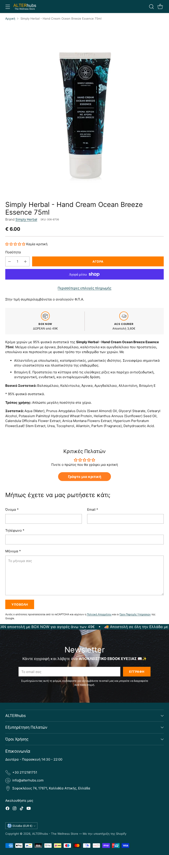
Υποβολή (19, 604)
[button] (15, 244)
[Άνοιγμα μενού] (7, 6)
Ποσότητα (13, 252)
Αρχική (10, 18)
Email (92, 509)
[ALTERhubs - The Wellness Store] (24, 6)
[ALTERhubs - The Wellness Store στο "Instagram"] (14, 809)
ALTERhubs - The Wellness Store (55, 833)
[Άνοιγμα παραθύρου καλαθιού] (160, 6)
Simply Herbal (26, 219)
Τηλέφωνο (14, 530)
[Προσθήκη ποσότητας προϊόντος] (25, 261)
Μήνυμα (13, 551)
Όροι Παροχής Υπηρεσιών (135, 614)
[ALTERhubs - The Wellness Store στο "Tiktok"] (21, 809)
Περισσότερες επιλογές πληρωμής (84, 288)
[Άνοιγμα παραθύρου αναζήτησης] (151, 6)
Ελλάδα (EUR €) (22, 825)
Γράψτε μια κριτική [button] (84, 476)
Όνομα (12, 509)
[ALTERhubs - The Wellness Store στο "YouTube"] (28, 809)
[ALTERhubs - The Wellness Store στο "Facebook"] (7, 809)
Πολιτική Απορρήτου (99, 614)
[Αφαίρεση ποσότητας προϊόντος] (9, 261)
